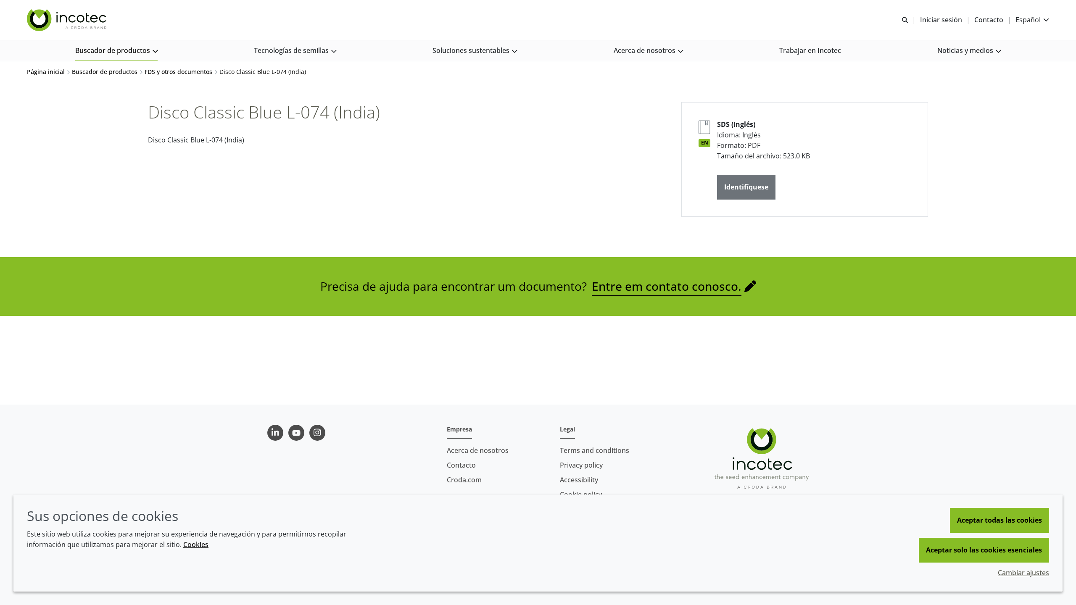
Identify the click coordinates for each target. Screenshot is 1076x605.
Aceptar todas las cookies (999, 520)
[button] (116, 50)
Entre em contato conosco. (666, 286)
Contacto (461, 465)
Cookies (195, 544)
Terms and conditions (594, 450)
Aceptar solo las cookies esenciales (984, 550)
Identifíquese (746, 187)
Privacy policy (581, 465)
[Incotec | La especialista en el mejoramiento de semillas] (67, 20)
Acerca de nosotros (478, 450)
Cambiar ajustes (1023, 572)
